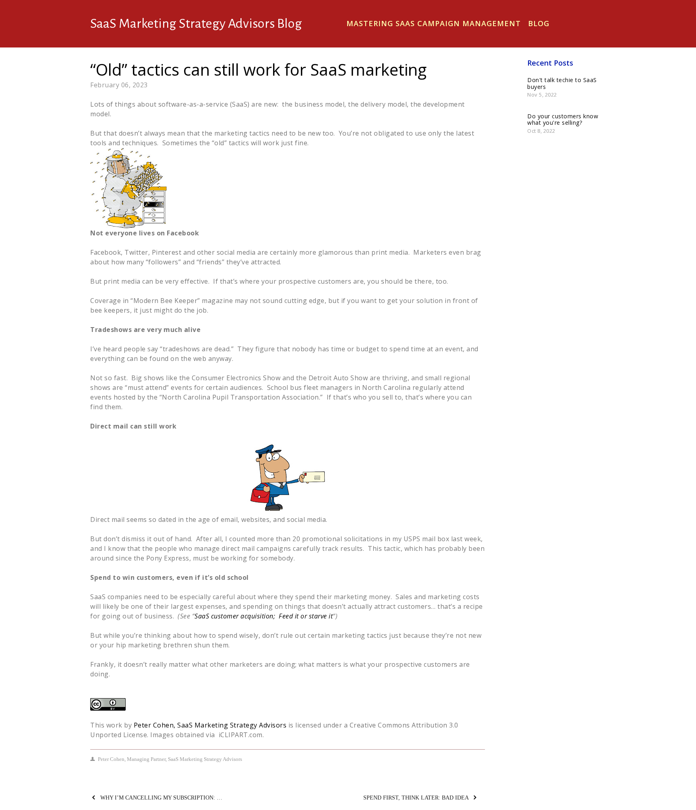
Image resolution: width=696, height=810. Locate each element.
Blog (538, 23)
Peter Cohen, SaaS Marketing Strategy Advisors (210, 725)
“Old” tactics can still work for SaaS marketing (258, 69)
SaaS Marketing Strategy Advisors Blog (196, 23)
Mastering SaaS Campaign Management (433, 23)
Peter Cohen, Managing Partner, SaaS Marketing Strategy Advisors (170, 759)
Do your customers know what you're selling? (562, 119)
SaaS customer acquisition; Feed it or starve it (264, 616)
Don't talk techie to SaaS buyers (562, 83)
